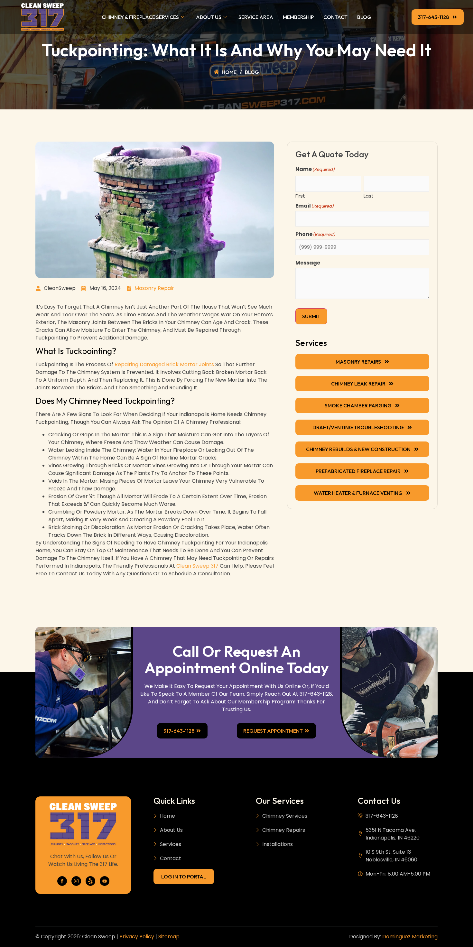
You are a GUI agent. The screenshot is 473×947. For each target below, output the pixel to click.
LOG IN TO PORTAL (183, 876)
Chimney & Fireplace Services (140, 17)
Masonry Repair (154, 288)
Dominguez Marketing (410, 936)
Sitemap (169, 936)
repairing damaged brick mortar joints (164, 364)
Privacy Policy (136, 936)
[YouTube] (104, 881)
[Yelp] (90, 881)
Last (369, 195)
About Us (208, 17)
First (300, 195)
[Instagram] (76, 881)
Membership (298, 17)
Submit (311, 316)
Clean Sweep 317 (197, 566)
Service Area (255, 17)
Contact (335, 17)
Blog (364, 17)
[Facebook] (62, 881)
